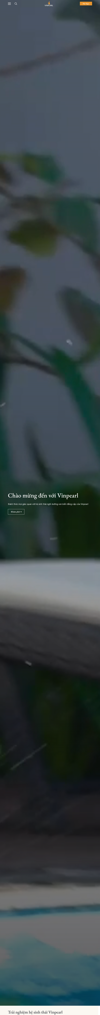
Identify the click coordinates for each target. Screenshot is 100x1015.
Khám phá (15, 511)
